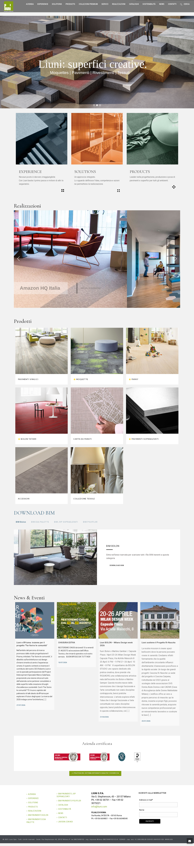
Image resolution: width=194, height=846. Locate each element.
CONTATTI (62, 817)
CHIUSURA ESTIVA (66, 642)
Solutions (57, 4)
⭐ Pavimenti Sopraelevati (144, 439)
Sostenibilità (149, 4)
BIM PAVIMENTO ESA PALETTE (36, 820)
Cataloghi (134, 4)
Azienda (30, 4)
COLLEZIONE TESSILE (84, 499)
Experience (42, 4)
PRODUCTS (33, 807)
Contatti (172, 4)
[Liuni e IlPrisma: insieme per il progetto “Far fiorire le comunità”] (34, 620)
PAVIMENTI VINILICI (28, 379)
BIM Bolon (21, 522)
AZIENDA (32, 794)
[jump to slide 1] (94, 105)
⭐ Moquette (80, 379)
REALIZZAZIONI (118, 4)
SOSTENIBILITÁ (64, 809)
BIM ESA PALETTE (40, 522)
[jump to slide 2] (97, 105)
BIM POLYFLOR (90, 522)
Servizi (104, 4)
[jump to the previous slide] (18, 259)
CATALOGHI (63, 805)
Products (70, 4)
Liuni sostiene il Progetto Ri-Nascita (158, 642)
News (161, 4)
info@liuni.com (99, 806)
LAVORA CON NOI (65, 822)
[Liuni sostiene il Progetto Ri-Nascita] (159, 620)
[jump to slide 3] (100, 105)
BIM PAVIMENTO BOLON (38, 815)
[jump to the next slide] (175, 259)
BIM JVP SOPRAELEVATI (66, 522)
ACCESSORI (24, 499)
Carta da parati (82, 439)
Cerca (186, 4)
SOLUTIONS (33, 802)
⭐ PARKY (133, 379)
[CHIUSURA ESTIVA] (76, 620)
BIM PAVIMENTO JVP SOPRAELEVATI (66, 795)
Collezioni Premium (88, 4)
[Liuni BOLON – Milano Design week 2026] (118, 620)
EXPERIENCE (33, 798)
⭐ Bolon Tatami (27, 439)
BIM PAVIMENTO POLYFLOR (69, 801)
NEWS (60, 813)
